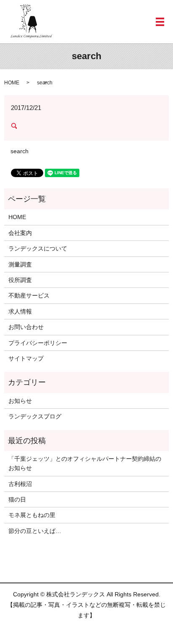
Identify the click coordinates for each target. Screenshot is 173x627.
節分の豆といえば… (34, 531)
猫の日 (17, 499)
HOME (11, 83)
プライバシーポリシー (37, 343)
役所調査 (20, 280)
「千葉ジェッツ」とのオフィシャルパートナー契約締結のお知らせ (84, 463)
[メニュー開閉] (160, 22)
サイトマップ (26, 358)
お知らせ (20, 400)
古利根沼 (20, 484)
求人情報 (20, 311)
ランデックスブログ (34, 416)
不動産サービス (29, 295)
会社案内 (20, 233)
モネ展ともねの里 (31, 515)
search (19, 151)
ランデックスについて (37, 248)
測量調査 (20, 264)
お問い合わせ (26, 327)
